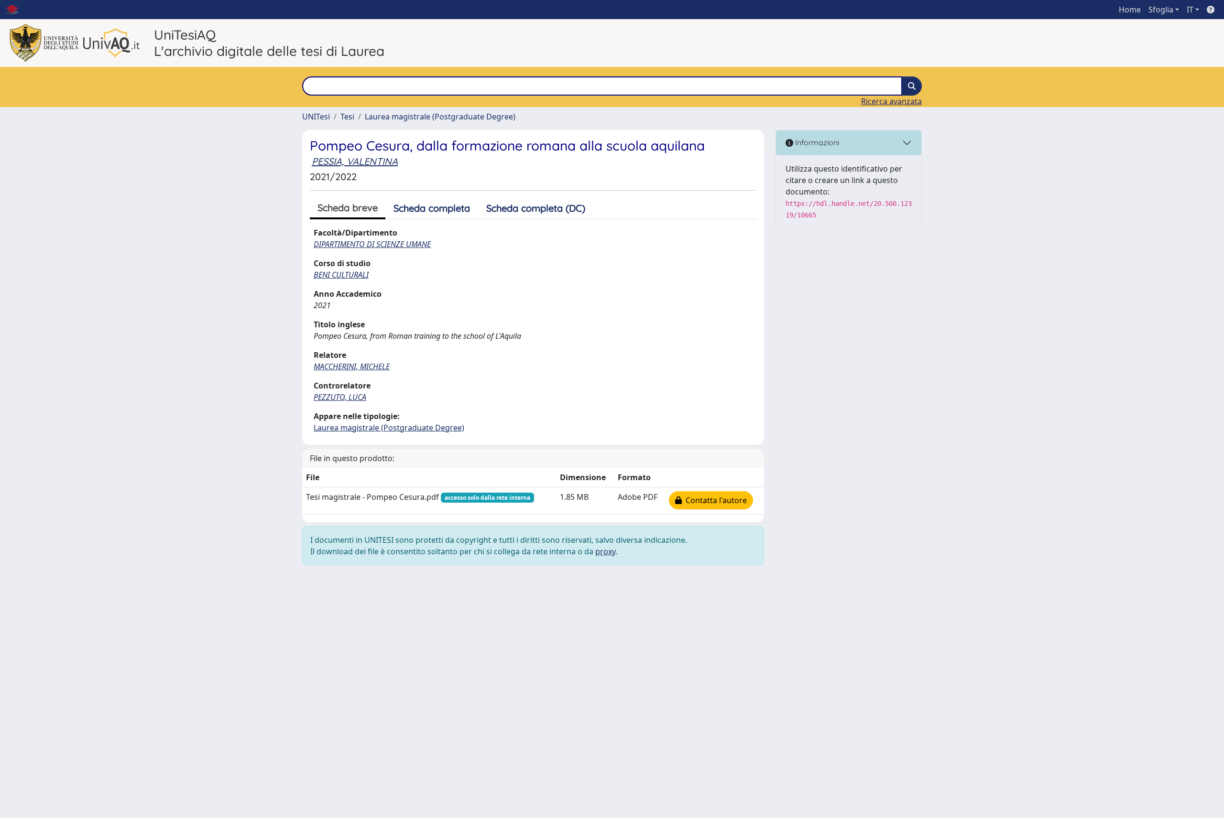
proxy (605, 551)
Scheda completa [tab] (431, 208)
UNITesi (316, 116)
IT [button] (1190, 9)
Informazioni (816, 142)
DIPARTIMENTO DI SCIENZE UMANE (372, 244)
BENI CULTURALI (341, 274)
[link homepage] (16, 9)
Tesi (347, 116)
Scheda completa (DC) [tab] (535, 208)
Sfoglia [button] (1160, 9)
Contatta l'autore (714, 500)
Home (1130, 9)
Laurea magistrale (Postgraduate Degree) (440, 116)
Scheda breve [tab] (347, 208)
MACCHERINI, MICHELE (352, 366)
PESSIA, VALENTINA (355, 161)
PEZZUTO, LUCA (340, 397)
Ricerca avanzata (891, 101)
